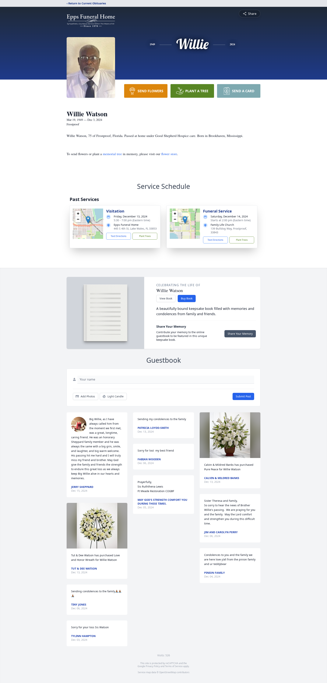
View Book (166, 298)
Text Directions (118, 236)
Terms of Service (174, 666)
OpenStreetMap (167, 672)
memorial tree (112, 154)
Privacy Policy (153, 666)
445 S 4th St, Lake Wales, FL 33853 (135, 228)
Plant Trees (145, 236)
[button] (88, 220)
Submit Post (243, 396)
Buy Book (186, 298)
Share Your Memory (240, 333)
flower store (169, 154)
